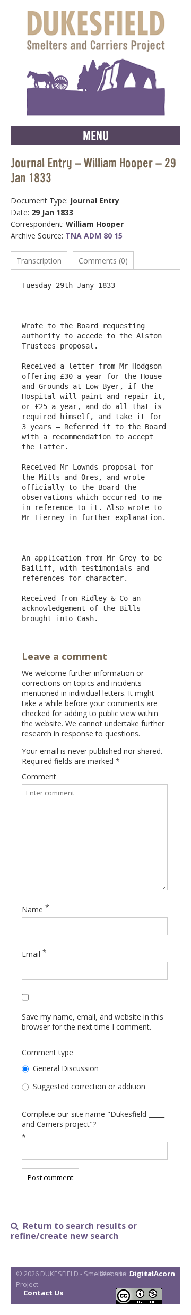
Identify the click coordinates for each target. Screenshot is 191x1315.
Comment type (47, 1052)
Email (31, 954)
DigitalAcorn (152, 1273)
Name (32, 909)
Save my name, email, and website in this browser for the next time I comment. (92, 1022)
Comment (39, 776)
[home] (95, 63)
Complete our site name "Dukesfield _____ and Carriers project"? (93, 1119)
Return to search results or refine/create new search (74, 1231)
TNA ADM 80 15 (94, 236)
